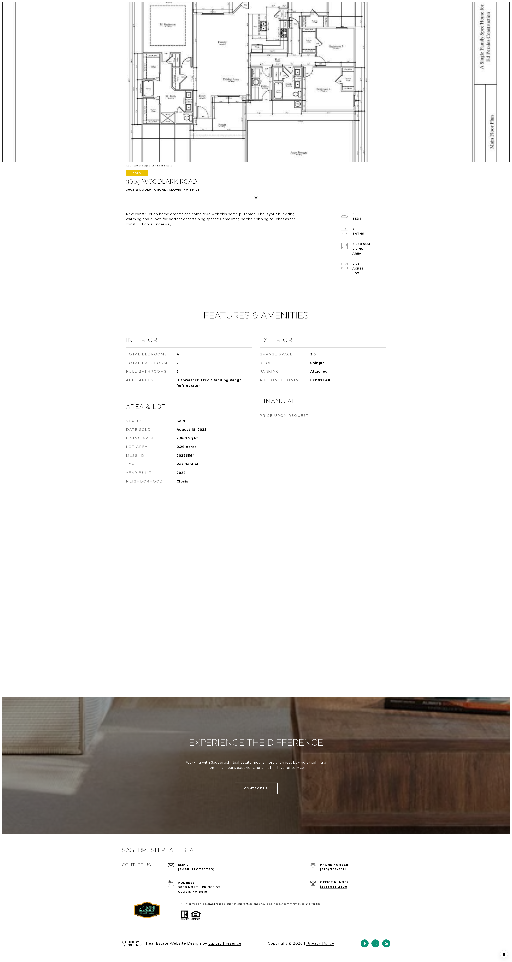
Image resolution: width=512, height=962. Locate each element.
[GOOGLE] (386, 943)
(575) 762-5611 (333, 869)
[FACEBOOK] (365, 943)
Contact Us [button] (256, 788)
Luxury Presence (224, 943)
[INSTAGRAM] (375, 943)
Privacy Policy (320, 943)
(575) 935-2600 (333, 886)
